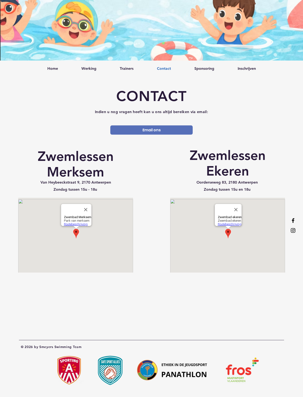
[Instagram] (293, 230)
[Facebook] (293, 220)
